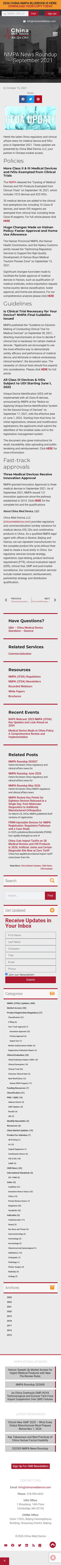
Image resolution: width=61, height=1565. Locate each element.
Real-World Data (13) (17, 1079)
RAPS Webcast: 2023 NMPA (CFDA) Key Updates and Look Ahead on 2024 (30, 722)
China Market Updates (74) (20, 1130)
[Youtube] (6, 1545)
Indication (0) (13, 1215)
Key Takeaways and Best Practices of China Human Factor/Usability (30, 1438)
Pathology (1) (13, 1262)
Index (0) (11, 1182)
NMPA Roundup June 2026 (24, 773)
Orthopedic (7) (14, 1258)
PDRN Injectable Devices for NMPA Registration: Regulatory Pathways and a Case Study (29, 825)
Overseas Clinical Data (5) (19, 1074)
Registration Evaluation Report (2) (22, 1050)
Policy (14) (12, 1196)
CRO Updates (46, 869)
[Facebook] (13, 1545)
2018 (9, 1321)
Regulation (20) (14, 1206)
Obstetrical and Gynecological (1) (22, 1248)
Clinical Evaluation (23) (18, 1055)
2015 (9, 1335)
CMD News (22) (14, 1168)
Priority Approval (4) (18, 1036)
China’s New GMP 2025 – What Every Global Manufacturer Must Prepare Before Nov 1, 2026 (30, 1425)
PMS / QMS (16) (15, 1097)
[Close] (4, 1561)
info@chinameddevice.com (34, 1487)
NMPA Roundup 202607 (22, 761)
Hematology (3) (14, 1239)
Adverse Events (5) (16, 1102)
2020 (9, 1311)
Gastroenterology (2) (17, 1234)
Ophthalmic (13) (15, 1253)
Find (33, 13)
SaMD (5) (12, 1163)
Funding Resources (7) (18, 1088)
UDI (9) (11, 1116)
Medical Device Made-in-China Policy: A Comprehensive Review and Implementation (31, 734)
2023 (9, 1297)
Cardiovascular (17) (16, 1220)
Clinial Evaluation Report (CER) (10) (23, 1060)
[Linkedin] (27, 1545)
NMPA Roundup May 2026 (24, 785)
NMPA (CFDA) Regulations (24, 676)
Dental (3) (12, 1225)
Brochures (14, 696)
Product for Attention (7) (19, 1135)
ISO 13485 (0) (14, 1177)
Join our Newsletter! (21, 974)
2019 (9, 1316)
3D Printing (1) (14, 1140)
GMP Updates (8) (15, 1107)
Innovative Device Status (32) (20, 1192)
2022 (9, 1302)
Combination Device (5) (18, 1154)
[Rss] (33, 1545)
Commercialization (19, 653)
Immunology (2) (15, 1243)
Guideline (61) (14, 1187)
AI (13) (11, 1144)
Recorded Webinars (20, 686)
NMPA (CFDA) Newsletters (24, 681)
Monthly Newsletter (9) (18, 1121)
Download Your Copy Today (30, 6)
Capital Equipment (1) (17, 1149)
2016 (9, 1330)
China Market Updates (31, 866)
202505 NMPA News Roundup (30, 1448)
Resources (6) (14, 1125)
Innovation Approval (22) (20, 1031)
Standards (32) (14, 1210)
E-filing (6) (12, 1022)
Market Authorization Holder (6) (21, 1046)
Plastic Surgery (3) (16, 1267)
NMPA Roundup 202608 (30, 1384)
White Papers (16, 691)
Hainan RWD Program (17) (21, 1083)
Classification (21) (16, 1017)
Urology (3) (12, 1276)
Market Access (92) (16, 1008)
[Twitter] (20, 1545)
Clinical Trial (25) (15, 1069)
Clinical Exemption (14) (18, 1064)
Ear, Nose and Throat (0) (18, 1229)
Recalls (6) (12, 1112)
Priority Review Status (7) (19, 1201)
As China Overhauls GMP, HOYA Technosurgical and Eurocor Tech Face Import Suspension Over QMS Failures (30, 1396)
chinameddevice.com (17, 521)
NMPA (12, 182)
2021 (9, 1306)
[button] (55, 34)
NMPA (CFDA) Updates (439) (21, 1003)
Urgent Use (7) (16, 1041)
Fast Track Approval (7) (18, 1027)
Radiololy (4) (13, 1272)
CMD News (47, 866)
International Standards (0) (20, 1173)
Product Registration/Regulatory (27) (25, 1012)
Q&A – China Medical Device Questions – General (25, 629)
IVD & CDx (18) (14, 1159)
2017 (9, 1325)
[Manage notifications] (53, 1557)
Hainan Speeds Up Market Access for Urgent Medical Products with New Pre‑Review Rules (30, 1373)
